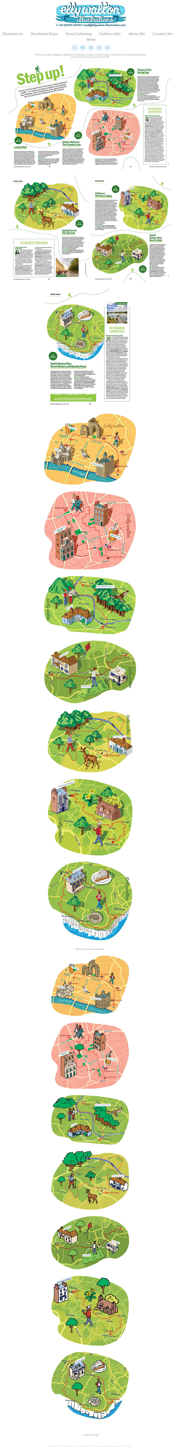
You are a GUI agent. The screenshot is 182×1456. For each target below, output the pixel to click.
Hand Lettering (78, 34)
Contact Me (163, 34)
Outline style (110, 34)
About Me (136, 34)
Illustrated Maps (44, 34)
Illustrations (12, 34)
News (91, 39)
